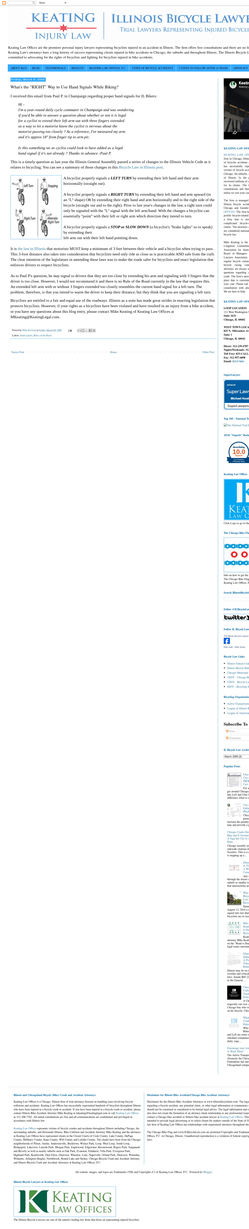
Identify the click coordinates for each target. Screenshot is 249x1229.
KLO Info (238, 361)
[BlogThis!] (83, 330)
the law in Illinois (32, 248)
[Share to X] (87, 330)
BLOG (36, 68)
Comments (234, 738)
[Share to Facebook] (90, 330)
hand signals (26, 335)
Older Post (208, 352)
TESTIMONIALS (56, 68)
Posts (231, 731)
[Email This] (79, 330)
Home (113, 352)
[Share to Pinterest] (94, 330)
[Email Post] (69, 330)
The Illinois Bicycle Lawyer (236, 636)
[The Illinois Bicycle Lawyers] (227, 643)
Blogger (207, 1172)
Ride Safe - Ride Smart (234, 647)
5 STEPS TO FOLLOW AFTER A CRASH (203, 68)
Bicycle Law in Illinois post (141, 167)
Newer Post (17, 352)
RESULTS (77, 68)
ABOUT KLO (18, 68)
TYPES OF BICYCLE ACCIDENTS (152, 68)
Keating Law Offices (127, 1113)
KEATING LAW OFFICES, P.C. (107, 68)
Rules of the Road (42, 335)
